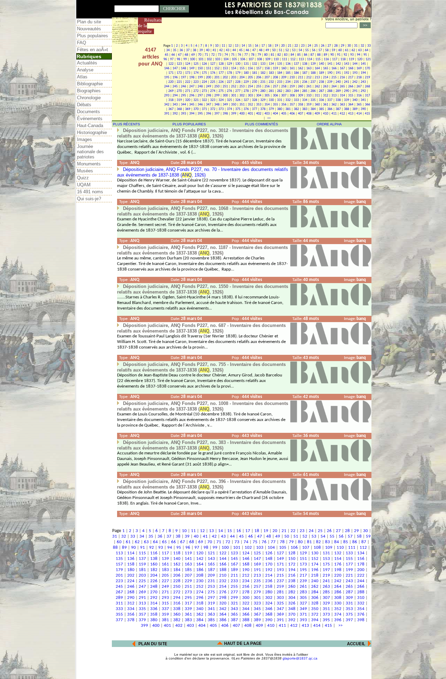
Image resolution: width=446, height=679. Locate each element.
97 (172, 59)
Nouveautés (89, 28)
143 (346, 64)
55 (307, 50)
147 (175, 68)
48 (260, 50)
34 (168, 50)
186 (296, 73)
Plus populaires (92, 35)
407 (300, 114)
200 (208, 77)
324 (221, 100)
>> (268, 118)
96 (165, 59)
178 (229, 73)
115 (318, 59)
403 (267, 114)
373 (221, 109)
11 (223, 46)
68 (186, 55)
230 (254, 82)
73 (219, 55)
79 (259, 55)
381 (288, 109)
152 (217, 68)
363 (342, 105)
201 (217, 77)
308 (292, 95)
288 (329, 91)
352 (250, 105)
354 (267, 105)
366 (367, 105)
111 (284, 59)
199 (200, 77)
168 (350, 68)
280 (263, 91)
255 (258, 86)
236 (304, 82)
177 (221, 73)
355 (275, 105)
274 (212, 91)
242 (354, 82)
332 (288, 100)
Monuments (89, 163)
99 (185, 59)
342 (166, 105)
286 (313, 91)
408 (309, 114)
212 (309, 77)
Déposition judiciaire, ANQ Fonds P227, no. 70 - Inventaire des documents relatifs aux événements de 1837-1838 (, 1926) (202, 172)
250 (217, 86)
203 (233, 77)
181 (254, 73)
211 (300, 77)
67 (180, 55)
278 (246, 91)
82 (279, 55)
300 (225, 95)
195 (166, 77)
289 (338, 91)
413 (350, 114)
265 (342, 86)
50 (274, 50)
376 (246, 109)
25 (316, 46)
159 (275, 68)
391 (166, 114)
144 (354, 64)
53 (293, 50)
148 (183, 68)
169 (359, 68)
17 (263, 46)
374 (229, 109)
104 (226, 59)
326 (237, 100)
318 (171, 100)
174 (196, 73)
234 (288, 82)
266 (350, 86)
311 (317, 95)
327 (246, 100)
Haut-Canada (90, 125)
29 (342, 46)
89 (325, 55)
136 (288, 64)
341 (363, 100)
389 (354, 109)
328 (254, 100)
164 (317, 68)
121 (368, 59)
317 (367, 95)
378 (263, 109)
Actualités (87, 62)
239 (329, 82)
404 (275, 114)
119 (351, 59)
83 (285, 55)
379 (271, 109)
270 (179, 91)
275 (221, 91)
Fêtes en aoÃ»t (92, 49)
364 (350, 105)
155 (242, 68)
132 (254, 64)
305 (267, 95)
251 (225, 86)
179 (237, 73)
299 (217, 95)
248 (200, 86)
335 (313, 100)
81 (272, 55)
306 (275, 95)
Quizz (83, 177)
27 (329, 46)
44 (234, 50)
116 (326, 59)
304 (258, 95)
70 (199, 55)
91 (338, 55)
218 (359, 77)
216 (342, 77)
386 (329, 109)
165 (325, 68)
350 (233, 105)
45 (241, 50)
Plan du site (89, 21)
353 (258, 105)
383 (304, 109)
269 (171, 91)
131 (246, 64)
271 (187, 91)
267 (359, 86)
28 (336, 46)
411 (334, 114)
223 (196, 82)
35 (174, 50)
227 (229, 82)
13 (236, 46)
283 (288, 91)
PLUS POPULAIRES (189, 124)
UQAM (84, 184)
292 (363, 91)
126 (204, 64)
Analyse (85, 69)
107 (251, 59)
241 (346, 82)
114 (309, 59)
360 (317, 105)
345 (191, 105)
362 (334, 105)
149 (191, 68)
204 (242, 77)
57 (320, 50)
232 (271, 82)
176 (212, 73)
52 (287, 50)
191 (338, 73)
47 (254, 50)
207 (267, 77)
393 (183, 114)
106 (242, 59)
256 (267, 86)
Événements (89, 118)
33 (369, 46)
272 (196, 91)
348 (217, 105)
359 (309, 105)
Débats (84, 104)
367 (171, 109)
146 (166, 68)
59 (333, 50)
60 (340, 50)
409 (317, 114)
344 (183, 105)
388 (346, 109)
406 (292, 114)
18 (269, 46)
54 (300, 50)
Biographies (89, 90)
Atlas (82, 76)
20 (283, 46)
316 (359, 95)
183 (271, 73)
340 (354, 100)
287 (321, 91)
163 (309, 68)
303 (250, 95)
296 (191, 95)
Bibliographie (90, 83)
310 (309, 95)
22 (296, 46)
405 (283, 114)
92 (345, 55)
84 (292, 55)
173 (187, 73)
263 (325, 86)
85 (299, 55)
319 (179, 100)
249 (208, 86)
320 (187, 100)
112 (292, 59)
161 (292, 68)
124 (187, 64)
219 (367, 77)
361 (325, 105)
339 (346, 100)
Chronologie (89, 97)
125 (196, 64)
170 (367, 68)
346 (200, 105)
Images (84, 139)
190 (329, 73)
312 (325, 95)
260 (300, 86)
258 (283, 86)
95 (365, 55)
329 (263, 100)
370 (196, 109)
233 (279, 82)
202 (225, 77)
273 (204, 91)
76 (239, 55)
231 (263, 82)
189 (321, 73)
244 (166, 86)
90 (332, 55)
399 (233, 114)
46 (247, 50)
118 (343, 59)
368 (179, 109)
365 (359, 105)
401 (250, 114)
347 (208, 105)
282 (279, 91)
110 (276, 59)
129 (229, 64)
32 (362, 46)
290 (346, 91)
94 (358, 55)
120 (359, 59)
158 (267, 68)
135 (279, 64)
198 (191, 77)
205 (250, 77)
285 (304, 91)
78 (252, 55)
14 (243, 46)
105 (234, 59)
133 (263, 64)
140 (321, 64)
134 (271, 64)
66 (173, 55)
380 (279, 109)
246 (183, 86)
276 (229, 91)
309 (300, 95)
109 (267, 59)
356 (283, 105)
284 (296, 91)
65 (166, 55)
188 (313, 73)
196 (175, 77)
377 (254, 109)
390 (363, 109)
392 (175, 114)
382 (296, 109)
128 (221, 64)
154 (233, 68)
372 (212, 109)
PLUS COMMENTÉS (261, 124)
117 (334, 59)
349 (225, 105)
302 (242, 95)
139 (313, 64)
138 (304, 64)
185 (288, 73)
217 (350, 77)
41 (214, 50)
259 (292, 86)
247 (191, 86)
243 (363, 82)
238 (321, 82)
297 (200, 95)
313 (334, 95)
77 (246, 55)
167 (342, 68)
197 (183, 77)
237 (313, 82)
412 (342, 114)
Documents (88, 111)
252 (233, 86)
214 (325, 77)
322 (204, 100)
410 (325, 114)
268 (367, 86)
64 (366, 50)
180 (246, 73)
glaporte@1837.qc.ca (300, 658)
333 (296, 100)
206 (258, 77)
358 (300, 105)
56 (313, 50)
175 (204, 73)
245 (175, 86)
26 (322, 46)
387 (338, 109)
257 (275, 86)
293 (166, 95)
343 (175, 105)
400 (242, 114)
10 (216, 46)
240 (338, 82)
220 (171, 82)
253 (242, 86)
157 (258, 68)
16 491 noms (90, 191)
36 (181, 50)
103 (217, 59)
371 (204, 109)
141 (329, 64)
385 (321, 109)
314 (342, 95)
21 (289, 46)
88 (319, 55)
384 (313, 109)
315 (350, 95)
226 (221, 82)
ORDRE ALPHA (329, 124)
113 (301, 59)
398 (225, 114)
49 (267, 50)
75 (232, 55)
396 (208, 114)
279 (254, 91)
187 (304, 73)
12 (230, 46)
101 (200, 59)
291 (354, 91)
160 (283, 68)
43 (227, 50)
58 (327, 50)
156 (250, 68)
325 (229, 100)
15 (250, 46)
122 (171, 64)
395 (200, 114)
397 (217, 114)
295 (183, 95)
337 (329, 100)
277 (237, 91)
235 (296, 82)
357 (292, 105)
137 (296, 64)
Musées (85, 170)
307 (283, 95)
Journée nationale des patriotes (90, 151)
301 (233, 95)
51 (280, 50)
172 (179, 73)
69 (193, 55)
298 (208, 95)
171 (171, 73)
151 (208, 68)
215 (334, 77)
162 (300, 68)
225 (212, 82)
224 (204, 82)
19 (276, 46)
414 (359, 114)
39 (201, 50)
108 (259, 59)
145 (363, 64)
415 (367, 114)
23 (303, 46)
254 (250, 86)
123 (179, 64)
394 (191, 114)
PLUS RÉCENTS (126, 124)
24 (309, 46)
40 (207, 50)
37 (188, 50)
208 (275, 77)
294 (175, 95)
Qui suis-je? (89, 198)
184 (279, 73)
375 (237, 109)
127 (212, 64)
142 (338, 64)
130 (237, 64)
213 (317, 77)
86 (305, 55)
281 (271, 91)
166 (334, 68)
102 (209, 59)
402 (258, 114)
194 (363, 73)
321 (196, 100)
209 (283, 77)
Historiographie (92, 132)
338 (338, 100)
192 (346, 73)
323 (212, 100)
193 (354, 73)
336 (321, 100)
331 (279, 100)
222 (187, 82)
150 (200, 68)
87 (312, 55)
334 (304, 100)
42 (221, 50)
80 (266, 55)
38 (194, 50)
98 (178, 59)
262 (317, 86)
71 (206, 55)
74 (226, 55)
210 (292, 77)
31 (355, 46)
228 (237, 82)
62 (353, 50)
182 (263, 73)
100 (192, 59)
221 (179, 82)
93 (352, 55)
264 (334, 86)
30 (349, 46)
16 (256, 46)
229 (246, 82)
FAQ (81, 42)
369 (187, 109)
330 (271, 100)
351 (242, 105)
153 (225, 68)
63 (360, 50)
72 (213, 55)
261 (309, 86)
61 (346, 50)
